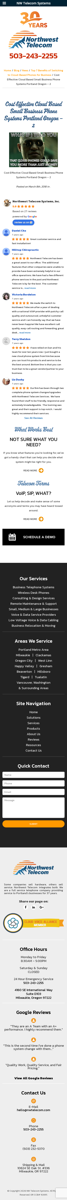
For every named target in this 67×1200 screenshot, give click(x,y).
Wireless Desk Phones (33, 592)
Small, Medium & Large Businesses (33, 609)
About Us (33, 734)
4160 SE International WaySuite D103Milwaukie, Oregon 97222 (34, 993)
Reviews (33, 739)
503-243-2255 (33, 55)
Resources (33, 745)
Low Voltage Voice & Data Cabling (33, 620)
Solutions (33, 717)
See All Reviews (33, 418)
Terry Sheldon (21, 339)
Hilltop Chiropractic (25, 250)
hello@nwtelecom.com (33, 1110)
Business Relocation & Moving (33, 625)
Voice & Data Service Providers (33, 614)
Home (33, 712)
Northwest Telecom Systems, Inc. (36, 201)
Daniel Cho (19, 231)
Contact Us (34, 750)
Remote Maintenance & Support (33, 603)
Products (33, 728)
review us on (21, 222)
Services (33, 723)
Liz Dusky (18, 379)
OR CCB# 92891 (38, 1194)
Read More (30, 470)
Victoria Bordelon (24, 294)
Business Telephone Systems (33, 587)
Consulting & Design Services (34, 598)
